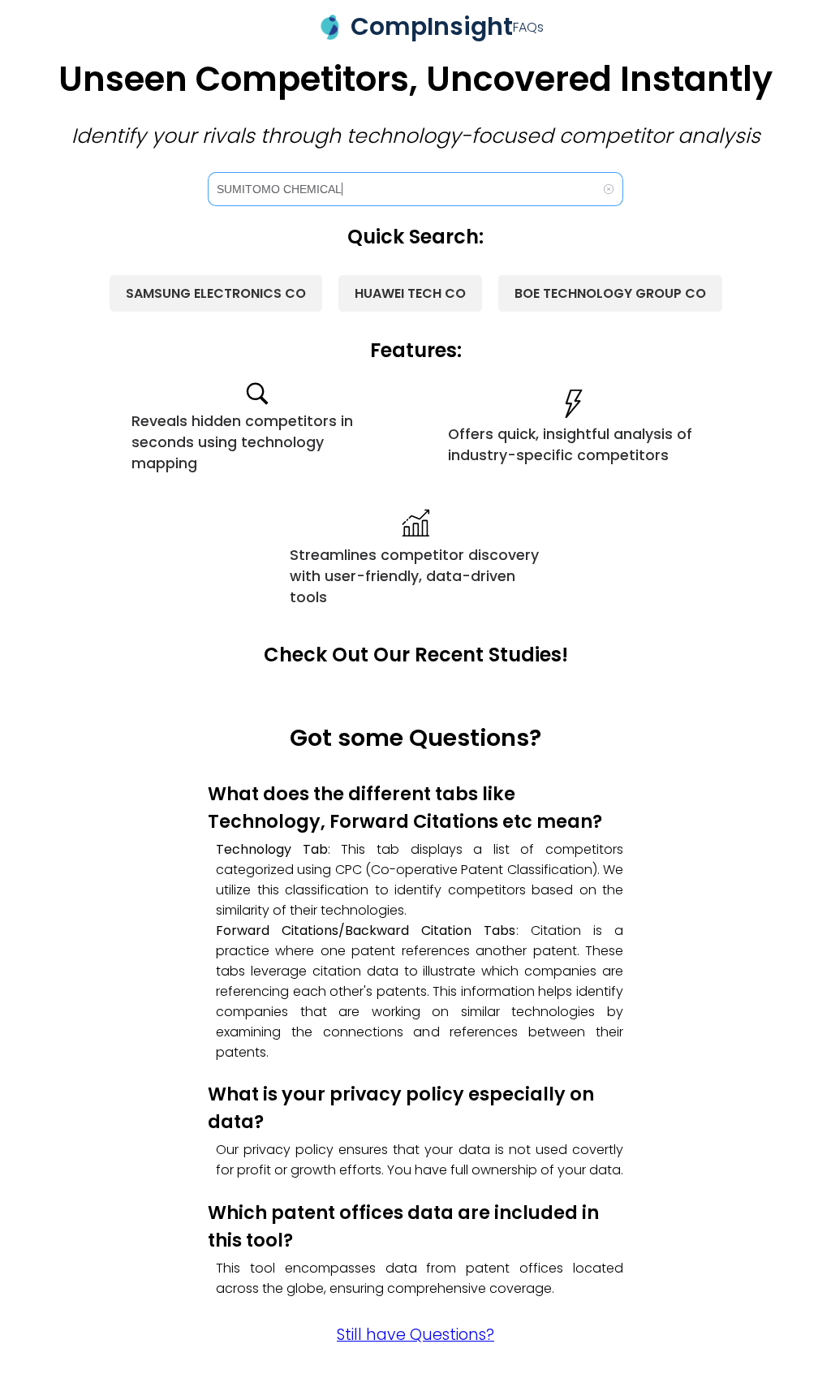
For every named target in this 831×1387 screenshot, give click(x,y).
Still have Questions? (415, 1335)
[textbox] (406, 189)
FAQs (528, 27)
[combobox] (415, 189)
